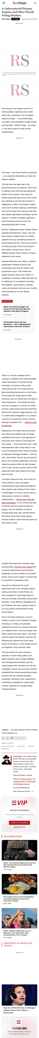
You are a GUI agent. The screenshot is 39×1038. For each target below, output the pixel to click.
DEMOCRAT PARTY (8, 746)
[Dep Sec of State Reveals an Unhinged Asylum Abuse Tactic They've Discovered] (19, 995)
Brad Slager (6, 19)
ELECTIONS (21, 746)
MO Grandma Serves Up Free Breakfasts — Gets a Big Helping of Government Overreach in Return (19, 899)
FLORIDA (31, 746)
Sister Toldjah (7, 937)
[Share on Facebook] (12, 738)
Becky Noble (7, 903)
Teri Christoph (7, 869)
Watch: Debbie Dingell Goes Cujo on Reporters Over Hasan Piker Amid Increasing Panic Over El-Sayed (17, 933)
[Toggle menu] (4, 3)
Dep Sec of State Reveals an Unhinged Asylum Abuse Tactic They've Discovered (19, 1010)
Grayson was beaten (24, 567)
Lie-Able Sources (25, 779)
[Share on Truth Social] (7, 738)
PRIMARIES (5, 749)
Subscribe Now (19, 827)
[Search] (35, 3)
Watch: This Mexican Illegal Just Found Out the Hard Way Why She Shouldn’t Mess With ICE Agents (19, 865)
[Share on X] (3, 738)
